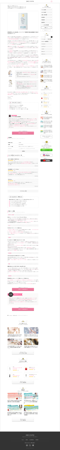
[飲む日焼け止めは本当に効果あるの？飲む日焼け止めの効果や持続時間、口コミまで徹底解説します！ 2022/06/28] (15, 408)
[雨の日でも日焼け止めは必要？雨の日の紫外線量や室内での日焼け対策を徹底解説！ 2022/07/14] (15, 396)
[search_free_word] (51, 37)
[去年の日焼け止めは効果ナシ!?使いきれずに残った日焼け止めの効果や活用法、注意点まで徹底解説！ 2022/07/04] (31, 408)
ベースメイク (10, 315)
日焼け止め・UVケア (15, 315)
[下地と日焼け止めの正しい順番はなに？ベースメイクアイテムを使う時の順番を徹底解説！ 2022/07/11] (31, 396)
